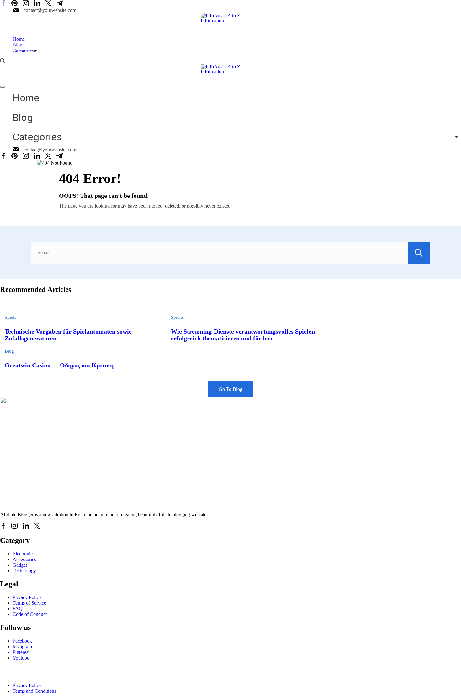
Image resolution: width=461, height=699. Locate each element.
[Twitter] (48, 4)
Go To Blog (230, 389)
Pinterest (21, 652)
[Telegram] (59, 4)
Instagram (22, 646)
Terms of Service (29, 603)
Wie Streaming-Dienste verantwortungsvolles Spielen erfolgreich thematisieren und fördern (243, 335)
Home (19, 39)
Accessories (24, 559)
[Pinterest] (14, 4)
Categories (23, 50)
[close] (2, 87)
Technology (24, 570)
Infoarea (47, 673)
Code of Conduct (30, 614)
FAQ (18, 608)
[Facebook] (3, 4)
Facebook (22, 641)
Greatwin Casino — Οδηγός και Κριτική (59, 365)
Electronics (23, 553)
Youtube (21, 657)
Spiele (11, 317)
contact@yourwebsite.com (50, 10)
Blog (17, 44)
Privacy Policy (27, 597)
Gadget (20, 565)
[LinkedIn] (37, 4)
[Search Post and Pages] (2, 60)
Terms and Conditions (34, 691)
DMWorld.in (99, 673)
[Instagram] (26, 4)
